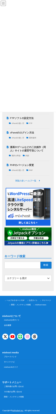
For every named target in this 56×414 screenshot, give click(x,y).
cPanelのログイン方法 (22, 132)
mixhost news (40, 305)
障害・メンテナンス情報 (21, 305)
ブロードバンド (10, 356)
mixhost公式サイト (12, 320)
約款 (27, 156)
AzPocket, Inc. (17, 410)
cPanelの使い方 (18, 123)
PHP (31, 170)
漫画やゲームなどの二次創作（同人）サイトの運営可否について (28, 149)
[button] (28, 180)
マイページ (46, 300)
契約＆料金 (16, 156)
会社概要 (7, 325)
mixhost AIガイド (11, 367)
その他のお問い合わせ (13, 391)
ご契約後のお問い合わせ (14, 386)
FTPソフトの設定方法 (22, 118)
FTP (30, 123)
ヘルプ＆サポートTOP (15, 300)
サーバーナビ (9, 362)
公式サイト (33, 300)
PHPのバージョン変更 (22, 164)
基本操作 (32, 138)
